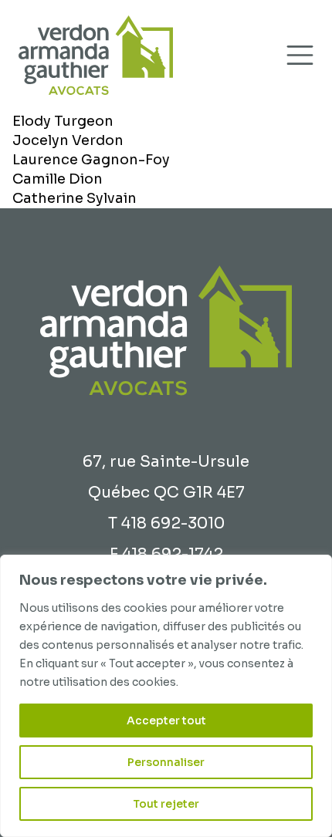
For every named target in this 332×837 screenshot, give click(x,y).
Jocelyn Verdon (68, 140)
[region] (166, 696)
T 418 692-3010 (166, 523)
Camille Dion (57, 178)
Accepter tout (166, 720)
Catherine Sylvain (74, 198)
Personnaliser (166, 762)
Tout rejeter (166, 804)
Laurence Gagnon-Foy (91, 159)
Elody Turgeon (62, 121)
